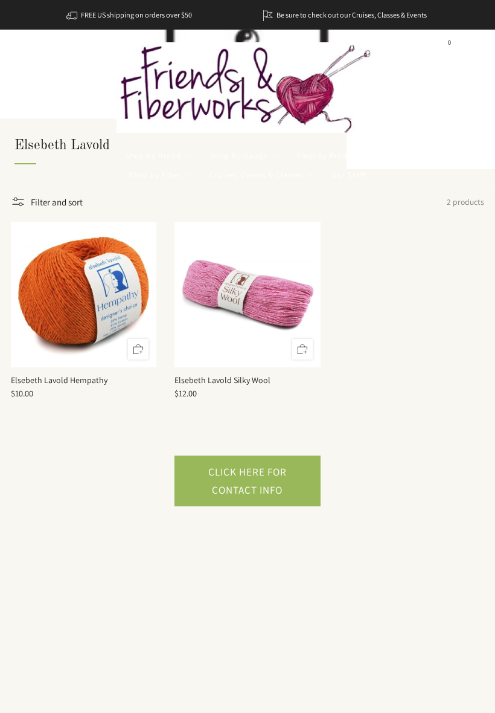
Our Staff (348, 175)
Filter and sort (57, 202)
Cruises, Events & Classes (256, 175)
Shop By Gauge (239, 155)
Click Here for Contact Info (247, 481)
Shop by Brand (153, 155)
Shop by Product (327, 155)
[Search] (471, 46)
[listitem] (130, 15)
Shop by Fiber (154, 175)
